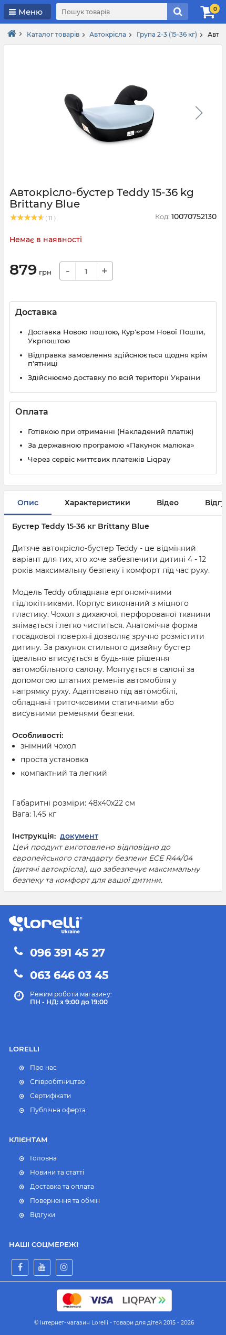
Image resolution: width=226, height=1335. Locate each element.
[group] (109, 115)
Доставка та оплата (62, 1186)
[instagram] (64, 1267)
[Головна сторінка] (11, 34)
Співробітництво (57, 1082)
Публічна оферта (58, 1110)
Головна (43, 1158)
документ (79, 836)
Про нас (43, 1067)
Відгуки (42, 1215)
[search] (177, 11)
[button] (199, 112)
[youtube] (42, 1267)
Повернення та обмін (65, 1200)
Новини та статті (57, 1172)
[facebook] (20, 1267)
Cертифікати (50, 1096)
